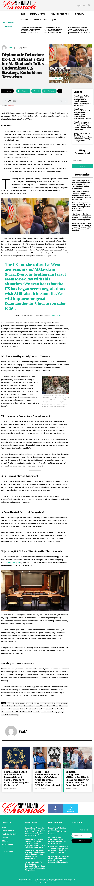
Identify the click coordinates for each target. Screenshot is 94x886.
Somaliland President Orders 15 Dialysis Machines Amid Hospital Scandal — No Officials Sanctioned (82, 114)
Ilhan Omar (63, 706)
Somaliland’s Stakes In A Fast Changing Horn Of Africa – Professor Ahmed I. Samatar (58, 850)
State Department (40, 712)
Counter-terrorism (47, 703)
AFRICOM (10, 703)
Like (55, 805)
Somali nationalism (48, 709)
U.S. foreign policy (56, 712)
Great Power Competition (23, 706)
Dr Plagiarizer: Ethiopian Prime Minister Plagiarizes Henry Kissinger (57, 840)
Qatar (22, 709)
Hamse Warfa (40, 706)
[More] (59, 91)
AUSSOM (29, 703)
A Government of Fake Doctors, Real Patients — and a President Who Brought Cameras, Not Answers (54, 30)
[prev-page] (22, 36)
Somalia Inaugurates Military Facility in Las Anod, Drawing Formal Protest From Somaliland (82, 126)
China (37, 703)
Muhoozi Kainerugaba (10, 709)
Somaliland (6, 712)
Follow (71, 805)
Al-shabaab (20, 703)
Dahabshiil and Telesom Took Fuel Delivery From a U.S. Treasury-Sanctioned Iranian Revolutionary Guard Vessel (79, 30)
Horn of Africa (52, 706)
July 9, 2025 (56, 315)
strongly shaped (13, 562)
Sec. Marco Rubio (32, 709)
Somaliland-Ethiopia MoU (22, 712)
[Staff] (4, 47)
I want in (82, 166)
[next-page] (26, 36)
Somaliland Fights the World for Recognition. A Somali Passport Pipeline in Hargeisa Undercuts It (31, 29)
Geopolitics (55, 78)
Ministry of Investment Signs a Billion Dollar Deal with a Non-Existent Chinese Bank (58, 859)
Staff (10, 48)
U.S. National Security (10, 715)
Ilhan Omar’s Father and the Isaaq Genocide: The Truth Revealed (57, 831)
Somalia (60, 709)
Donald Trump (62, 703)
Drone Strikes (7, 706)
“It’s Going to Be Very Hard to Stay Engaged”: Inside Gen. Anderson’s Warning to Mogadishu (83, 137)
